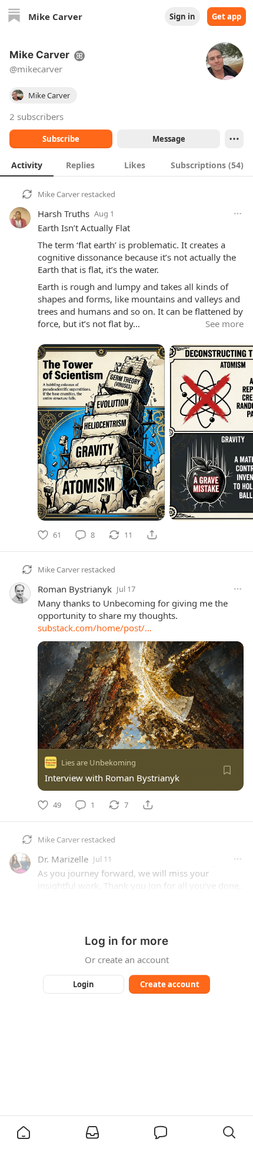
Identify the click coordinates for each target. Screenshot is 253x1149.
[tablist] (126, 164)
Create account (169, 984)
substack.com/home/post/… (95, 628)
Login (83, 984)
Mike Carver (58, 194)
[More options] (237, 213)
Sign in (182, 16)
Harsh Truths (63, 213)
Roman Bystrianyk (75, 589)
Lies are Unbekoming (98, 762)
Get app (226, 16)
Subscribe (60, 139)
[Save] (227, 770)
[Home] (14, 16)
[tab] (27, 164)
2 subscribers (36, 116)
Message (168, 139)
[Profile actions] (234, 138)
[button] (23, 1132)
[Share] (152, 534)
